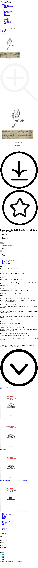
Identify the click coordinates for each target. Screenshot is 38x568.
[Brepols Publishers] (5, 2)
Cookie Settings (4, 566)
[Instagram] (3, 558)
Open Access (6, 13)
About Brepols (6, 20)
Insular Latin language (5, 261)
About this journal (3, 34)
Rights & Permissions (7, 21)
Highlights (6, 8)
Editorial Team (6, 12)
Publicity (5, 9)
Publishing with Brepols (8, 11)
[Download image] (19, 188)
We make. (5, 563)
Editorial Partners (7, 15)
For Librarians (6, 17)
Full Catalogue (6, 5)
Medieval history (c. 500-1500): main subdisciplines (10, 260)
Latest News (6, 24)
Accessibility (4, 565)
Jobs (5, 23)
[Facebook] (3, 554)
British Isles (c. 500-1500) (6, 263)
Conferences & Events (7, 25)
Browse (3, 4)
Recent (5, 7)
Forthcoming (4, 516)
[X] (3, 556)
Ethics (5, 14)
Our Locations (6, 19)
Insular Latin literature (5, 262)
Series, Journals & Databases (8, 6)
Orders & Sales (6, 16)
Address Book (6, 18)
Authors (3, 10)
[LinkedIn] (3, 559)
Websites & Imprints (7, 22)
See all (1, 388)
